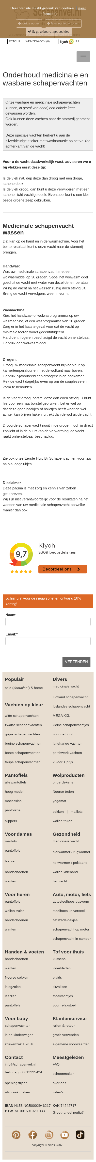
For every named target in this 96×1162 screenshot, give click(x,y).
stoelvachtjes (63, 996)
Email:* (11, 634)
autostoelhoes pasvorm (71, 901)
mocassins (13, 801)
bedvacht (60, 881)
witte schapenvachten (22, 716)
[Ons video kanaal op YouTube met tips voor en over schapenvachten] (64, 1135)
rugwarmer (81, 852)
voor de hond (63, 734)
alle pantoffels (16, 782)
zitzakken (60, 987)
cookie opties (30, 23)
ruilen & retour (64, 1025)
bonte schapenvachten (22, 753)
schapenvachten (18, 1025)
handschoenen (16, 872)
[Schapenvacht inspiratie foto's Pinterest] (16, 1135)
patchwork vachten (67, 753)
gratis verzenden (66, 1035)
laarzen (10, 861)
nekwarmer (61, 863)
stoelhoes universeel (69, 911)
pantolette (12, 810)
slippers (11, 821)
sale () (17, 688)
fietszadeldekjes (65, 920)
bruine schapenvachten (23, 743)
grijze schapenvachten (22, 734)
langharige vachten (67, 743)
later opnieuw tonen (64, 23)
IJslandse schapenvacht (71, 706)
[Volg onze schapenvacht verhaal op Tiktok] (80, 1135)
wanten (10, 881)
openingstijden (16, 1083)
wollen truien (62, 821)
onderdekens (63, 782)
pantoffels (12, 850)
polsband (80, 863)
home (38, 688)
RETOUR (14, 41)
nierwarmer (61, 852)
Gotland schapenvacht (70, 697)
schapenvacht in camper (72, 938)
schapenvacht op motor (71, 929)
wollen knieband (65, 872)
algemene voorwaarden (71, 1044)
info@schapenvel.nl (20, 1064)
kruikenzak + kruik (19, 1044)
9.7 (77, 41)
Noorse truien (63, 791)
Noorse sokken (16, 977)
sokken (58, 811)
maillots (76, 811)
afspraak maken (17, 1092)
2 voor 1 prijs (63, 762)
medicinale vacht (66, 686)
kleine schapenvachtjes (71, 725)
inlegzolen (13, 987)
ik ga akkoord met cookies (50, 31)
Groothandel (62, 1112)
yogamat (59, 801)
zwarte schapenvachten (23, 725)
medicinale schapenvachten (57, 102)
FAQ (56, 1064)
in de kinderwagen (19, 1035)
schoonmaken (64, 1074)
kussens (59, 959)
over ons (59, 1083)
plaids (57, 977)
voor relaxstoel (64, 1005)
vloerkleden (62, 968)
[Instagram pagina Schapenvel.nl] (49, 1135)
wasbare (22, 102)
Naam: (10, 615)
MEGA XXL (61, 716)
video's (58, 1092)
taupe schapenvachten (22, 762)
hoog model (14, 791)
